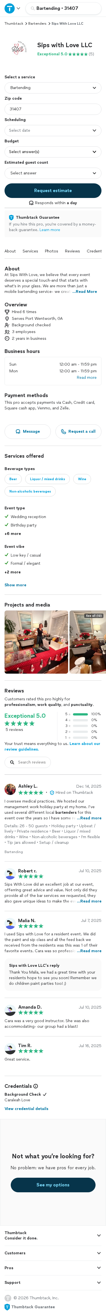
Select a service (20, 77)
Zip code (13, 98)
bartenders (37, 24)
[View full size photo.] (36, 642)
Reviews (72, 251)
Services (30, 251)
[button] (19, 49)
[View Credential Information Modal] (35, 1086)
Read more (87, 377)
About (10, 251)
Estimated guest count (26, 162)
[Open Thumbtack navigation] (12, 8)
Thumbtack (14, 24)
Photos (51, 251)
